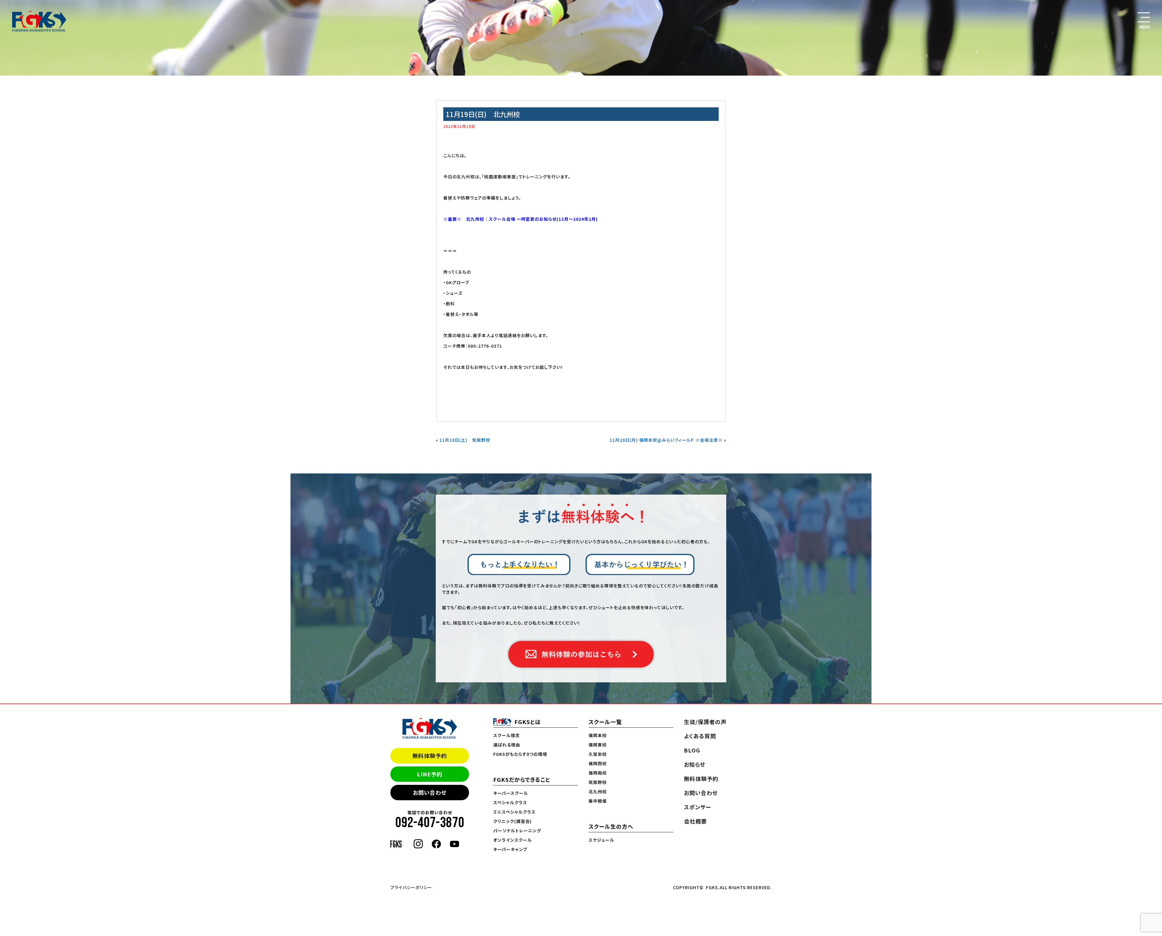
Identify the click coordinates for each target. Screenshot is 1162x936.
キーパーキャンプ (510, 849)
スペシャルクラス (510, 802)
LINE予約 (429, 774)
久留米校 (598, 754)
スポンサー (697, 807)
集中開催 (598, 801)
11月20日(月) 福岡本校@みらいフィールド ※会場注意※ (666, 440)
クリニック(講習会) (512, 821)
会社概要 (695, 821)
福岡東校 (598, 745)
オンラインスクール (512, 840)
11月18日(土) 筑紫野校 (464, 440)
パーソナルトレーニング (517, 830)
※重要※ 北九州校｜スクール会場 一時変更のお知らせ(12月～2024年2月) (520, 219)
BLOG (692, 750)
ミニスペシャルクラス (514, 812)
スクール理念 (506, 735)
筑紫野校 (598, 782)
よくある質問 (700, 736)
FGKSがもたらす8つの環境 (520, 754)
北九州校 (598, 791)
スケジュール (601, 840)
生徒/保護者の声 (705, 722)
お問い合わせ (430, 792)
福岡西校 (598, 763)
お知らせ (694, 764)
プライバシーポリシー (411, 887)
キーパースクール (510, 793)
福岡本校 (598, 735)
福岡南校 (598, 773)
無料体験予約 (429, 755)
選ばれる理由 (506, 745)
